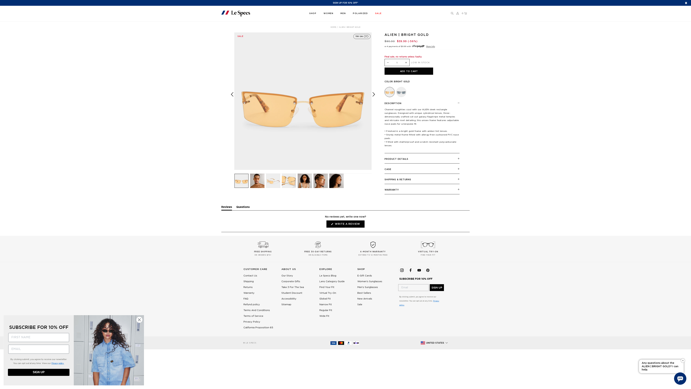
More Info (430, 46)
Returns (248, 287)
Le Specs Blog (327, 276)
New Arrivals (364, 299)
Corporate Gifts (290, 281)
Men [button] (343, 13)
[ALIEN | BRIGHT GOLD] (389, 92)
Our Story (287, 276)
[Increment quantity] (406, 62)
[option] (303, 101)
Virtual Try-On (327, 293)
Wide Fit (324, 316)
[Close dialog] (139, 320)
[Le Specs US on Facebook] (410, 270)
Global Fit (325, 299)
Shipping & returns (398, 179)
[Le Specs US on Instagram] (401, 270)
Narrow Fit (325, 304)
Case (388, 169)
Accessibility (288, 299)
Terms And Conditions (256, 310)
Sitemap (286, 304)
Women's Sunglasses (369, 281)
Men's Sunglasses (367, 287)
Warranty (392, 190)
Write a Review (349, 225)
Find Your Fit (326, 287)
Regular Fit (325, 310)
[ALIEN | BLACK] (401, 92)
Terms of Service (253, 316)
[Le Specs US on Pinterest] (427, 270)
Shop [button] (312, 13)
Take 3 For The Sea (292, 287)
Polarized (360, 13)
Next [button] (374, 103)
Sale (359, 304)
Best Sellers (364, 293)
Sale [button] (378, 13)
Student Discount (291, 293)
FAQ (245, 299)
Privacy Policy (251, 322)
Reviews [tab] (226, 208)
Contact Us (250, 276)
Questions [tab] (243, 208)
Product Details (396, 159)
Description (393, 103)
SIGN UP (437, 287)
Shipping (248, 281)
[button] (452, 13)
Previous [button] (232, 103)
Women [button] (328, 13)
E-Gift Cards (364, 276)
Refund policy (251, 304)
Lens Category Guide (332, 281)
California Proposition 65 (258, 328)
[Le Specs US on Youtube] (419, 270)
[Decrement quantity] (388, 62)
